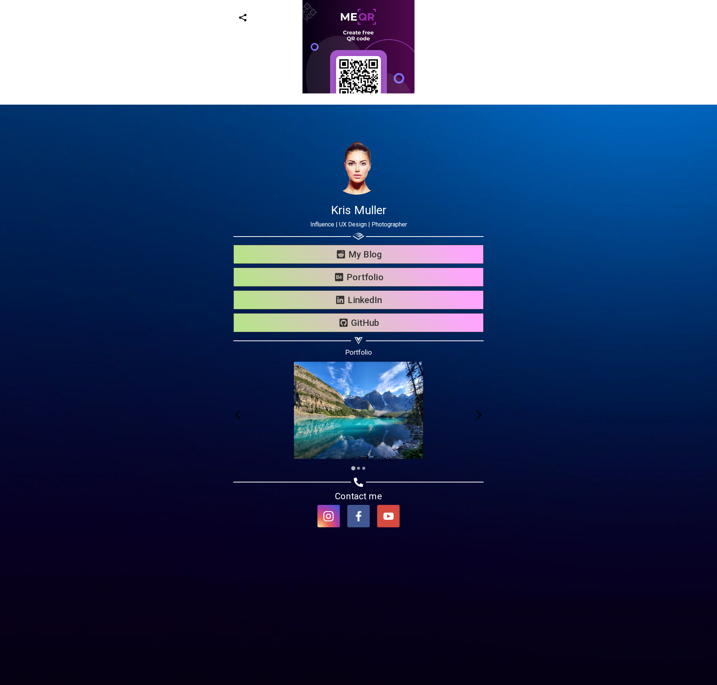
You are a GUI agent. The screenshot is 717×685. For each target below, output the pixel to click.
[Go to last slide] (238, 415)
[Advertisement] (224, 145)
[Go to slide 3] (363, 468)
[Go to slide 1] (353, 468)
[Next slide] (479, 415)
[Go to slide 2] (358, 468)
